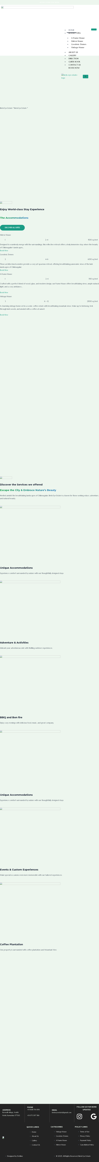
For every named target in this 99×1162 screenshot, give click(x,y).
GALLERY (72, 55)
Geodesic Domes (78, 44)
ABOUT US (73, 52)
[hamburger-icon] (94, 29)
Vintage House (77, 47)
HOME (71, 30)
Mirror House (77, 41)
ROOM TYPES (75, 33)
